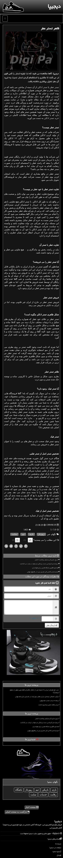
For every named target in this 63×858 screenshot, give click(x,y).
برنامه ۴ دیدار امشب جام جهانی (49, 700)
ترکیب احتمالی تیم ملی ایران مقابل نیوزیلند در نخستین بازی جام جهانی (37, 696)
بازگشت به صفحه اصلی (16, 812)
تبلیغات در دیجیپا (55, 847)
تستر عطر (54, 87)
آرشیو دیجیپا (57, 851)
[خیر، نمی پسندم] (17, 540)
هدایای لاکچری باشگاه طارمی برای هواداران (45, 567)
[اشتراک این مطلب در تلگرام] (21, 546)
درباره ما (58, 843)
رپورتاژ (41, 534)
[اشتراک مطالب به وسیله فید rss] (6, 546)
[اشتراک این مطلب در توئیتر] (11, 546)
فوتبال (59, 855)
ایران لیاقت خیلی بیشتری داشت (49, 704)
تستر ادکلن (42, 87)
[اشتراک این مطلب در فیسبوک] (16, 546)
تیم (23, 534)
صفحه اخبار (30, 807)
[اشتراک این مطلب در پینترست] (26, 546)
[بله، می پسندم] (30, 540)
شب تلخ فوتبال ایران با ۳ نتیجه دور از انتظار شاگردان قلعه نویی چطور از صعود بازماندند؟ (34, 691)
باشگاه (18, 789)
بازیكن (45, 789)
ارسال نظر (50, 625)
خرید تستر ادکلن (51, 118)
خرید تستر (10, 103)
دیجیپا (54, 6)
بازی (31, 534)
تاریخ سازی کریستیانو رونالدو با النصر (46, 559)
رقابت (53, 794)
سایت (14, 534)
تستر (41, 103)
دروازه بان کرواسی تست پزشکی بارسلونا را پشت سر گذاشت (39, 563)
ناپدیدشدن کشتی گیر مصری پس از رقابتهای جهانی (42, 571)
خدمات (43, 794)
